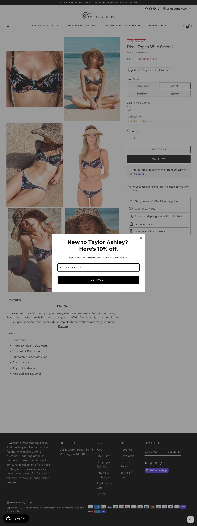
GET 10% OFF (99, 279)
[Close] (141, 237)
